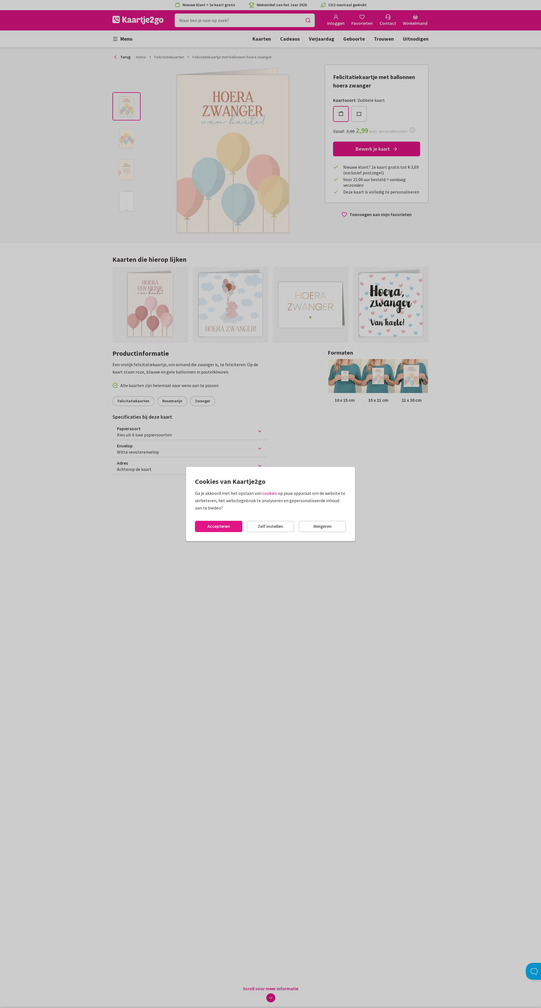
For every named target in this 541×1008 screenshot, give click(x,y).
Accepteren (218, 526)
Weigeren (322, 526)
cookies (269, 493)
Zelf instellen (270, 526)
